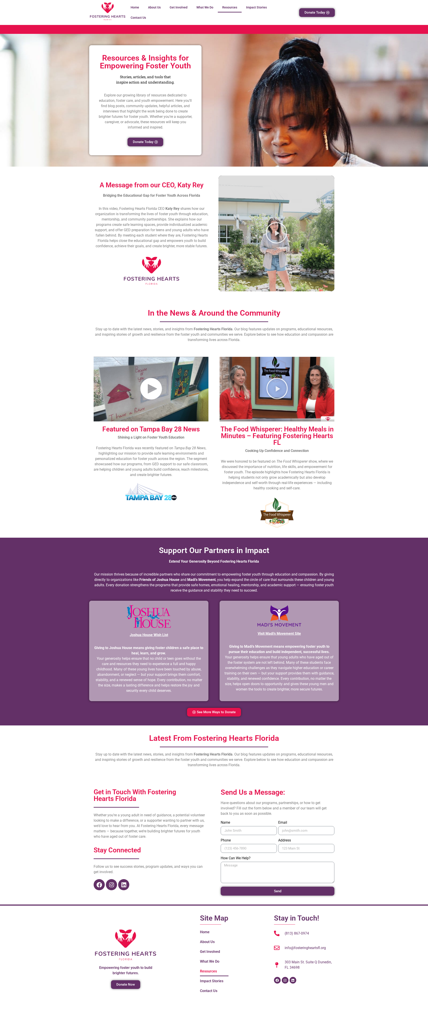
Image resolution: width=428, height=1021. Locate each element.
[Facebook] (99, 884)
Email (282, 823)
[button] (276, 233)
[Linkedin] (123, 884)
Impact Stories (256, 7)
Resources (229, 7)
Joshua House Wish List (149, 635)
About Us (154, 7)
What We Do (204, 7)
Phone (226, 840)
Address (284, 840)
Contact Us (138, 17)
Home (135, 7)
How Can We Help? (236, 858)
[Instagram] (111, 884)
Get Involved (178, 7)
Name (225, 823)
